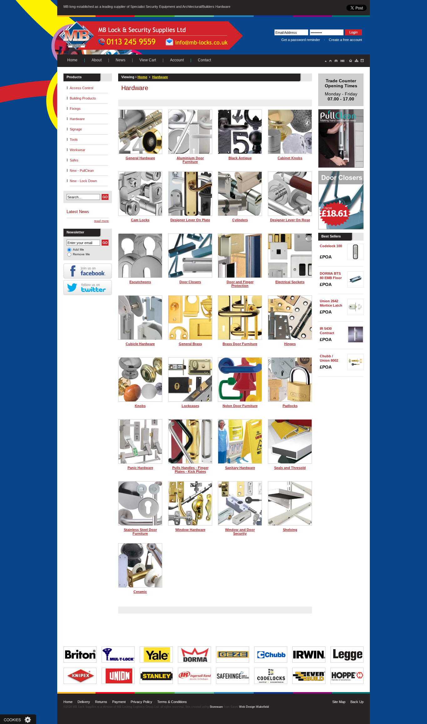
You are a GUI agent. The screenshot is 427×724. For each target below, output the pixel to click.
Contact (204, 60)
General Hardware (140, 158)
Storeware (216, 706)
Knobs (140, 406)
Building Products (83, 98)
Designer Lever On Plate (190, 220)
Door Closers (190, 282)
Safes (74, 160)
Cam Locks (140, 220)
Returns (101, 702)
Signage (76, 129)
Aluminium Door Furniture (190, 160)
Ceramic (140, 592)
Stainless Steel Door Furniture (140, 531)
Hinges (290, 344)
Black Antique (240, 158)
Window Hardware (190, 530)
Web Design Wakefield (254, 706)
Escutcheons (140, 282)
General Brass (190, 344)
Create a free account (345, 40)
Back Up (357, 702)
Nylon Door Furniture (240, 406)
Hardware (77, 119)
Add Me (78, 249)
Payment (119, 702)
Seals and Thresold (290, 468)
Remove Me (81, 254)
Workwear (77, 150)
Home (72, 60)
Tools (74, 139)
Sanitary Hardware (240, 468)
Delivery (84, 702)
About (97, 60)
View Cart (147, 60)
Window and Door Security (240, 531)
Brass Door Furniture (240, 344)
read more (101, 220)
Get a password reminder (300, 40)
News (120, 60)
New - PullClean (82, 170)
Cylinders (240, 220)
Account (177, 60)
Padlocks (290, 406)
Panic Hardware (140, 468)
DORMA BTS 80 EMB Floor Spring (331, 278)
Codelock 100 (331, 246)
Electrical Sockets (289, 282)
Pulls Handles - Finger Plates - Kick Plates (190, 469)
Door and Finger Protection (240, 284)
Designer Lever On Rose (290, 220)
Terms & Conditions (172, 702)
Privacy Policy (141, 702)
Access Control (81, 88)
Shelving (290, 530)
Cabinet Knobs (290, 158)
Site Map (338, 702)
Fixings (75, 108)
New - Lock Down (83, 181)
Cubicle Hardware (140, 344)
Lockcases (190, 406)
